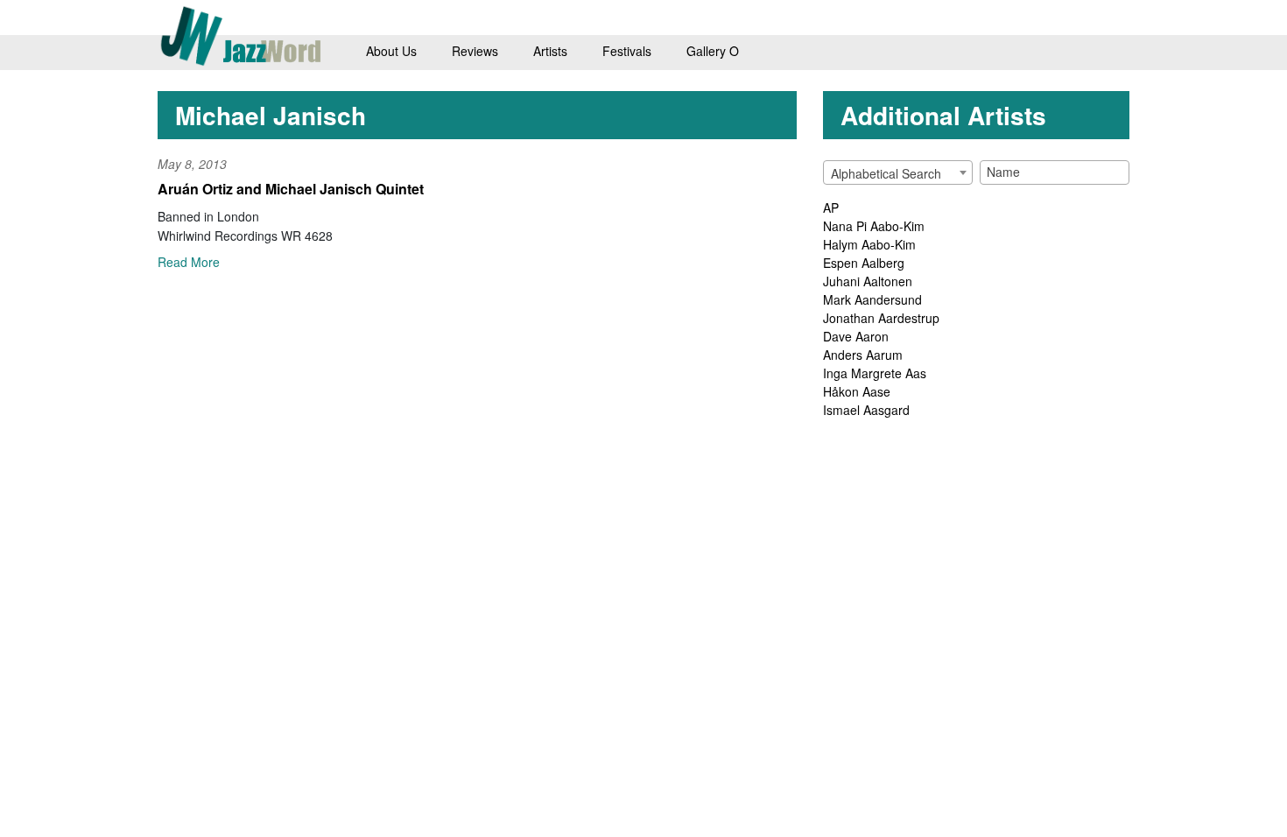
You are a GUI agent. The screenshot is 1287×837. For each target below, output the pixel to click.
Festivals (626, 51)
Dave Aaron (856, 336)
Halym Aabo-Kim (869, 244)
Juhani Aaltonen (867, 281)
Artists (550, 51)
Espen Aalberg (863, 262)
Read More (189, 262)
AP (831, 207)
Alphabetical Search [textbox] (886, 173)
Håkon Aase (856, 391)
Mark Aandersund (872, 299)
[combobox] (898, 172)
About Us (391, 51)
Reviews (475, 51)
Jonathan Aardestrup (881, 318)
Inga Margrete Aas (874, 373)
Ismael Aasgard (866, 409)
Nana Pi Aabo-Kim (874, 226)
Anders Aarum (863, 354)
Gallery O (712, 51)
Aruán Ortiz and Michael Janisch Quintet (291, 189)
